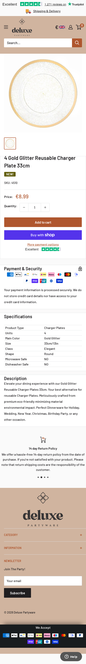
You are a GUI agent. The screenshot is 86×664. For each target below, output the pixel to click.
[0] (78, 27)
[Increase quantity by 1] (45, 207)
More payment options (43, 244)
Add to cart (43, 222)
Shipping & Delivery (47, 11)
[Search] (77, 42)
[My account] (71, 27)
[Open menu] (6, 27)
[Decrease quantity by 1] (24, 207)
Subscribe (17, 593)
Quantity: (10, 206)
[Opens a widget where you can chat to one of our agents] (71, 657)
